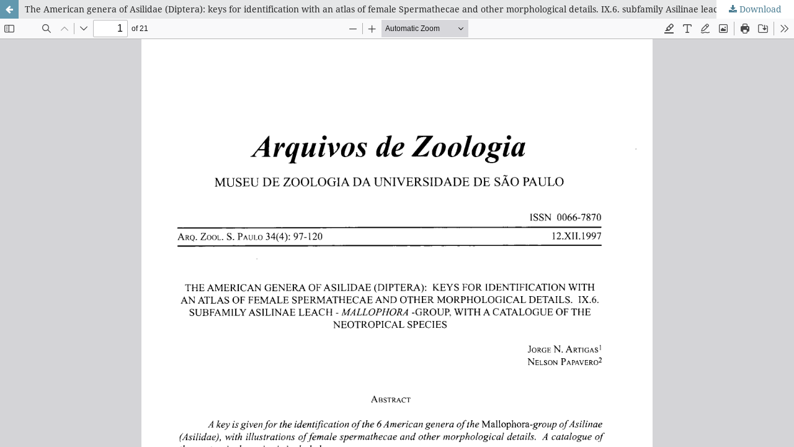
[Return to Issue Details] (9, 9)
